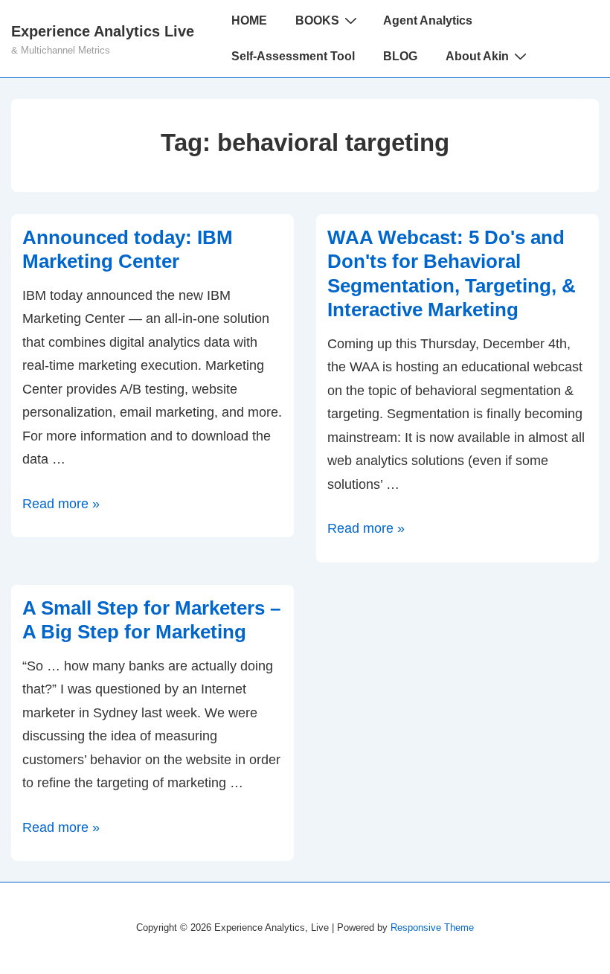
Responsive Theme (432, 927)
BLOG (400, 56)
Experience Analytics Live (102, 31)
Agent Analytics (427, 20)
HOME (249, 20)
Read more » (61, 503)
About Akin (477, 56)
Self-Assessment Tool (293, 56)
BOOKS (317, 20)
